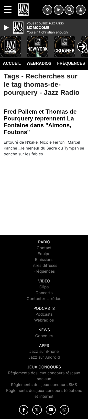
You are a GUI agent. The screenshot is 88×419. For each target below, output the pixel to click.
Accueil (12, 63)
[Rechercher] (69, 10)
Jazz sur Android (44, 357)
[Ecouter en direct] (59, 10)
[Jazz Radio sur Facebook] (23, 410)
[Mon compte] (81, 10)
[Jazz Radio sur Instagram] (64, 410)
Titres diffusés (44, 265)
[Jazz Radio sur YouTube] (51, 410)
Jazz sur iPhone (44, 351)
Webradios (39, 63)
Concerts (44, 292)
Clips (44, 286)
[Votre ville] (47, 10)
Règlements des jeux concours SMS (44, 384)
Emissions (44, 259)
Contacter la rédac (44, 298)
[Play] (7, 28)
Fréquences (71, 63)
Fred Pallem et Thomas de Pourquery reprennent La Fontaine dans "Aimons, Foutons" (40, 121)
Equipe (44, 253)
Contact (44, 247)
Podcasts (44, 314)
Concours (44, 335)
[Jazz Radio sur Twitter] (37, 410)
